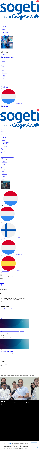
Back (4, 142)
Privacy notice (28, 402)
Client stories (15, 401)
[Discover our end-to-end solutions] (20, 42)
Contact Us (15, 403)
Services (15, 400)
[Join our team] (20, 65)
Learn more (2, 134)
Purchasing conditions (28, 403)
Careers (3, 158)
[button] (19, 363)
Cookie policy (28, 401)
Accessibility (28, 400)
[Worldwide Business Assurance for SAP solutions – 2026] (20, 56)
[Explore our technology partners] (20, 79)
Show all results (1, 285)
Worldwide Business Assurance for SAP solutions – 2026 (7, 57)
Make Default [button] (7, 86)
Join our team (2, 66)
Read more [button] (1, 318)
